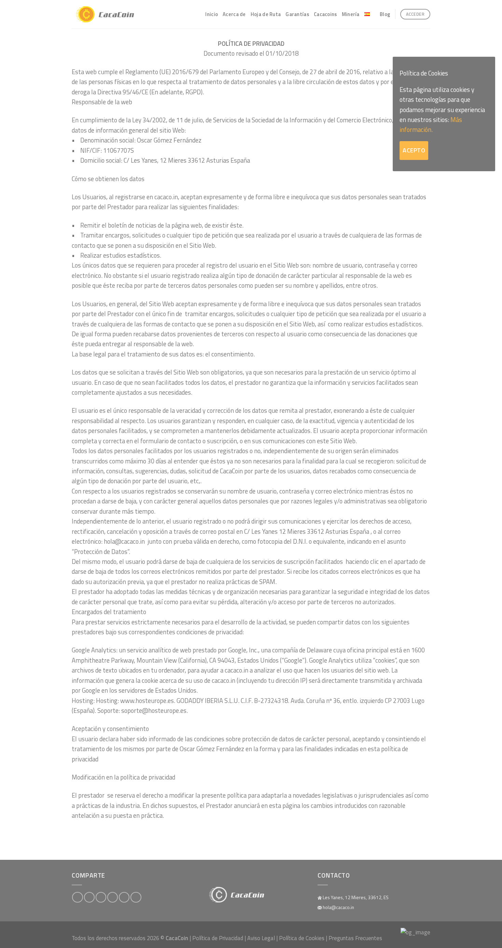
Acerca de (234, 14)
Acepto (414, 150)
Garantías (297, 14)
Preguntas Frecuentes (355, 938)
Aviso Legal (261, 938)
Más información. (431, 124)
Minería (351, 14)
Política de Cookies (301, 938)
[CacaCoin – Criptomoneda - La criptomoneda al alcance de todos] (110, 14)
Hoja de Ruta (266, 14)
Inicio (211, 14)
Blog (385, 14)
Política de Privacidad (217, 938)
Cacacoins (325, 14)
